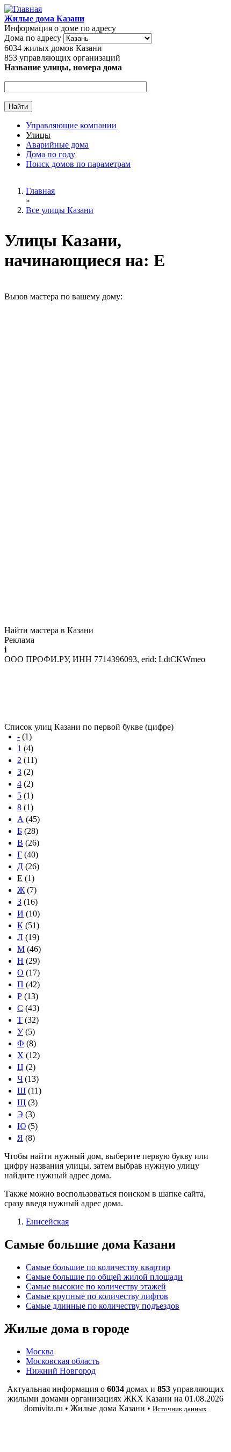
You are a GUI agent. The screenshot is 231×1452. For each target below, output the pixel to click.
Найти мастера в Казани (48, 630)
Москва (40, 1351)
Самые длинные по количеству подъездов (102, 1305)
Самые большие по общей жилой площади (104, 1276)
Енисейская (47, 1221)
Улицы (38, 135)
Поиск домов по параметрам (78, 163)
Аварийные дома (57, 144)
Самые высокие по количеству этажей (96, 1286)
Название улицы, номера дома (63, 67)
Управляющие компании (71, 125)
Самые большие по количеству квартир (98, 1267)
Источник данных (180, 1409)
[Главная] (23, 8)
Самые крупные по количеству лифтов (97, 1296)
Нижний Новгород (61, 1370)
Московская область (62, 1361)
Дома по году (50, 154)
